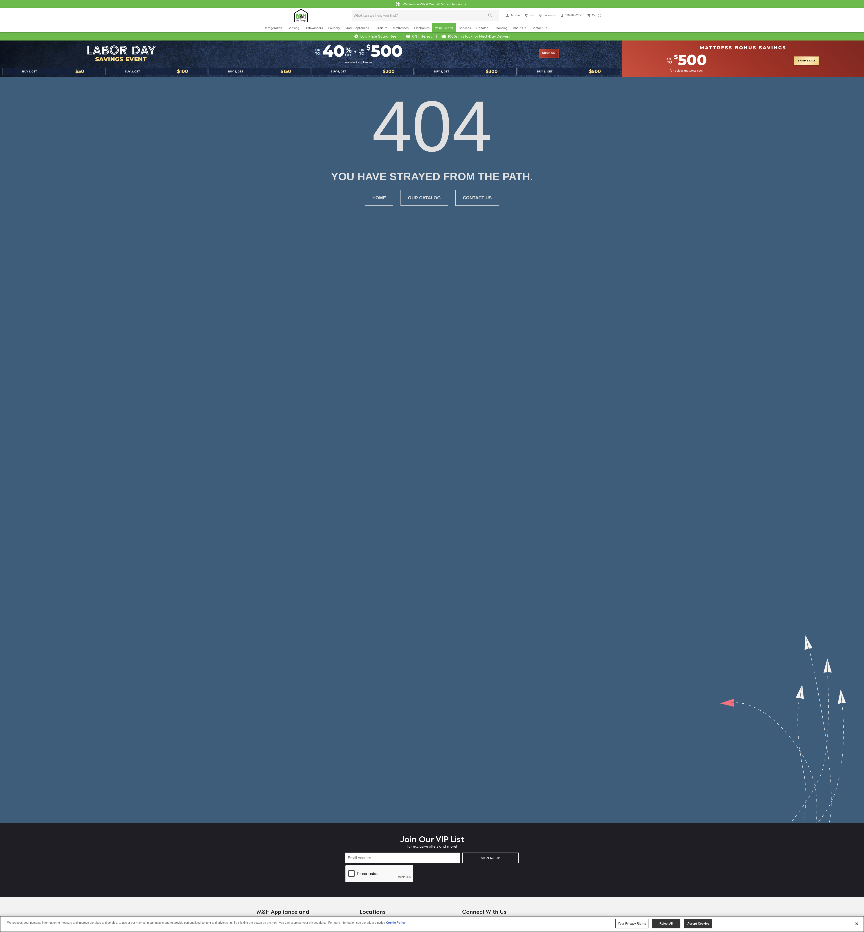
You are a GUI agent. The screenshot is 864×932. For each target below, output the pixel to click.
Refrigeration (273, 28)
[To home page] (301, 15)
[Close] (857, 924)
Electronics (422, 28)
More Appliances (357, 28)
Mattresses (401, 28)
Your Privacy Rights (632, 923)
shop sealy (807, 61)
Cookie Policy (395, 922)
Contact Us (539, 28)
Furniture (380, 28)
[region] (432, 924)
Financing (501, 28)
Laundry (334, 28)
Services (465, 28)
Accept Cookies (698, 923)
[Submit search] (490, 15)
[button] (507, 15)
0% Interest (422, 36)
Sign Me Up (490, 857)
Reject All (666, 923)
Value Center (444, 28)
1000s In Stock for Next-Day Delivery (479, 36)
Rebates (482, 28)
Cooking (293, 28)
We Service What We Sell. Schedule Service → (436, 3)
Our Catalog (424, 197)
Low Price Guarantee (378, 36)
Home (379, 197)
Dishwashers (314, 28)
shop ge (548, 53)
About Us (519, 28)
